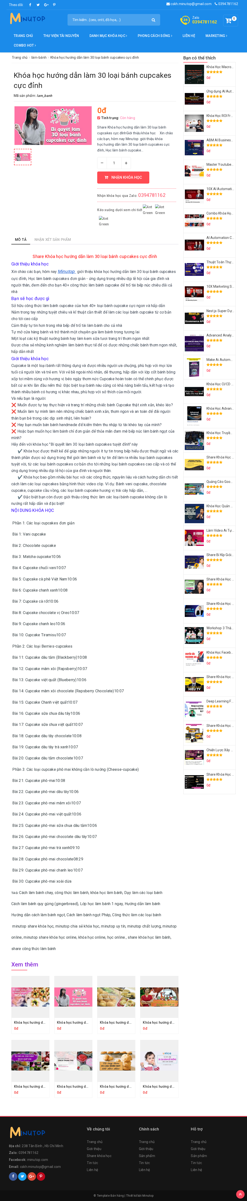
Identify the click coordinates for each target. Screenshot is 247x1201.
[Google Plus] (46, 4)
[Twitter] (38, 4)
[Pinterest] (54, 4)
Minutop (147, 1195)
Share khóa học (99, 1156)
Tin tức (92, 1163)
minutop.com (37, 1160)
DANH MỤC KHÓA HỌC (107, 36)
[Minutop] (27, 19)
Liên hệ (189, 36)
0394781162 (227, 4)
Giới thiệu (94, 1149)
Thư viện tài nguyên (61, 36)
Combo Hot (24, 45)
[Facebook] (30, 4)
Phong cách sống (154, 36)
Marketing (216, 36)
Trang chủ (23, 36)
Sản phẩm (147, 1156)
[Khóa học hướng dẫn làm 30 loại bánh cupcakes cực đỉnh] (22, 157)
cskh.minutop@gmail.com (191, 4)
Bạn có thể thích (199, 57)
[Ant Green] (45, 1133)
